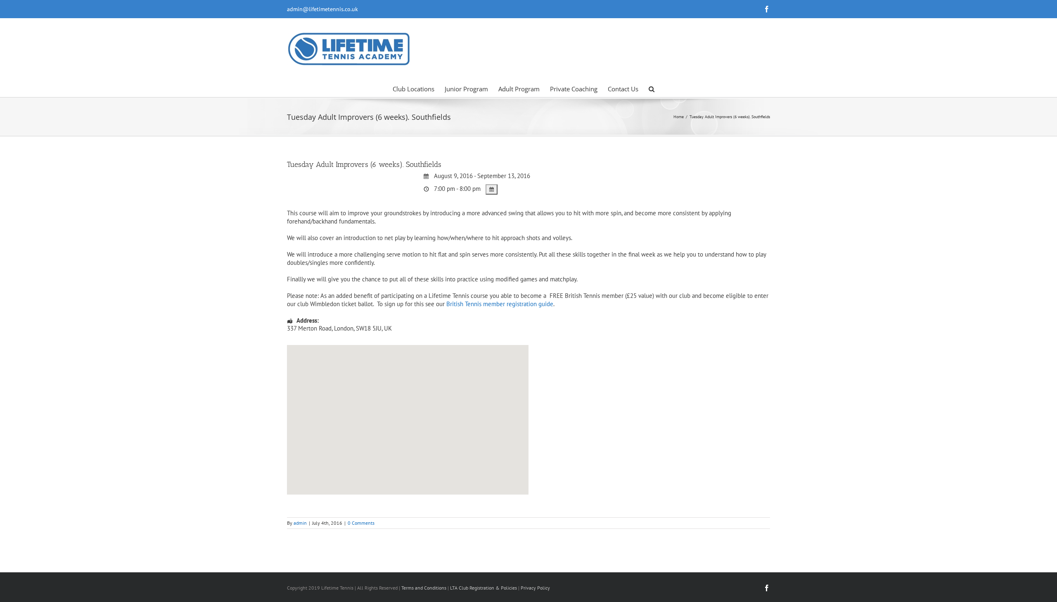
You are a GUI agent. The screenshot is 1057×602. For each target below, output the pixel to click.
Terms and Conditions (423, 588)
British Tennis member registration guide (499, 304)
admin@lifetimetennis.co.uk (322, 9)
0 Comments (361, 523)
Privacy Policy (535, 588)
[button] (651, 88)
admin (300, 523)
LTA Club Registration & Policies (484, 588)
